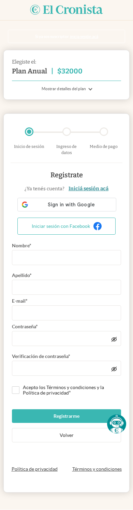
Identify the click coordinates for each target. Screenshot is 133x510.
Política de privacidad (35, 469)
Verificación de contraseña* (41, 356)
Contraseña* (25, 326)
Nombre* (21, 245)
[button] (116, 423)
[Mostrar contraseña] (114, 339)
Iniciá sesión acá (88, 188)
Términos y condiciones (97, 469)
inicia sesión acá (84, 36)
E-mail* (20, 301)
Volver (67, 435)
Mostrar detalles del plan (64, 88)
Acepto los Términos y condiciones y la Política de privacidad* (63, 390)
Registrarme (66, 416)
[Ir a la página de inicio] (66, 10)
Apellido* (22, 275)
